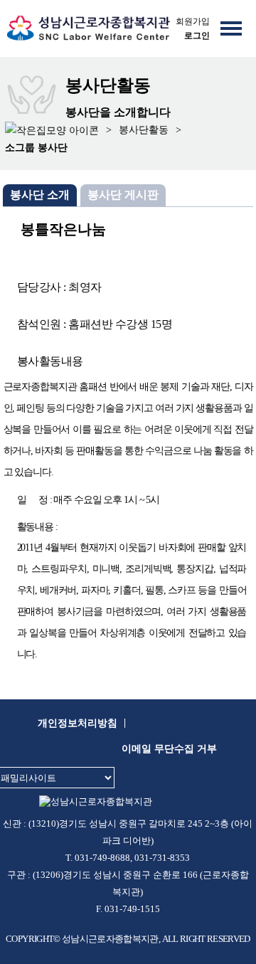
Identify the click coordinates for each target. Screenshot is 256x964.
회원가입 (193, 21)
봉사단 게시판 (123, 195)
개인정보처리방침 (77, 723)
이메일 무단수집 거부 (169, 748)
